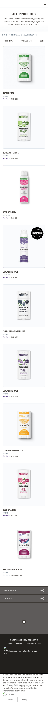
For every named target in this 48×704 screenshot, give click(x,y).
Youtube (24, 622)
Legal (10, 643)
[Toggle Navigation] (45, 3)
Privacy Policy (13, 685)
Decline (10, 699)
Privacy (20, 643)
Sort (42, 41)
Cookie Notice (34, 643)
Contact (8, 598)
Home (4, 35)
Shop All (15, 35)
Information (10, 590)
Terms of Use (38, 682)
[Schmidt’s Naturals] (12, 3)
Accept (25, 699)
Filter (8, 41)
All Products (30, 35)
